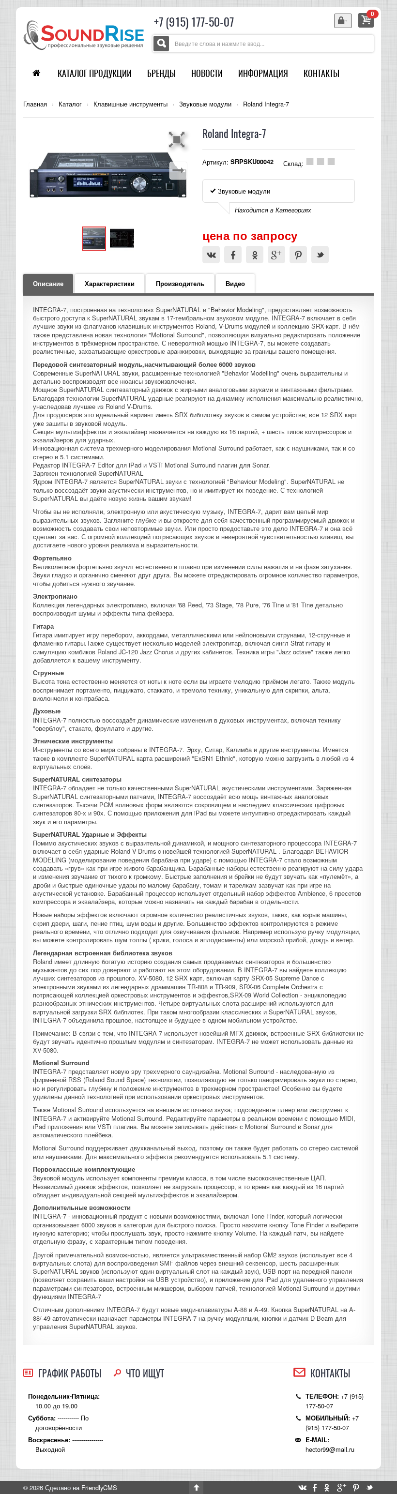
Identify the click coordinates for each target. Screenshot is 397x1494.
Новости (207, 73)
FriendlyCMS (99, 1487)
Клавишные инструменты (130, 104)
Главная (35, 104)
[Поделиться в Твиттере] (320, 254)
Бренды (161, 73)
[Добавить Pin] (298, 254)
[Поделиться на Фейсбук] (233, 254)
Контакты (321, 73)
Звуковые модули (205, 104)
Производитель (180, 283)
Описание (48, 283)
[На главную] (83, 34)
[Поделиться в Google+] (276, 254)
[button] (178, 139)
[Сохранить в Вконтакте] (211, 254)
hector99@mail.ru (329, 1449)
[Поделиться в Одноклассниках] (254, 254)
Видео (235, 283)
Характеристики (110, 283)
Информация (263, 73)
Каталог (70, 104)
